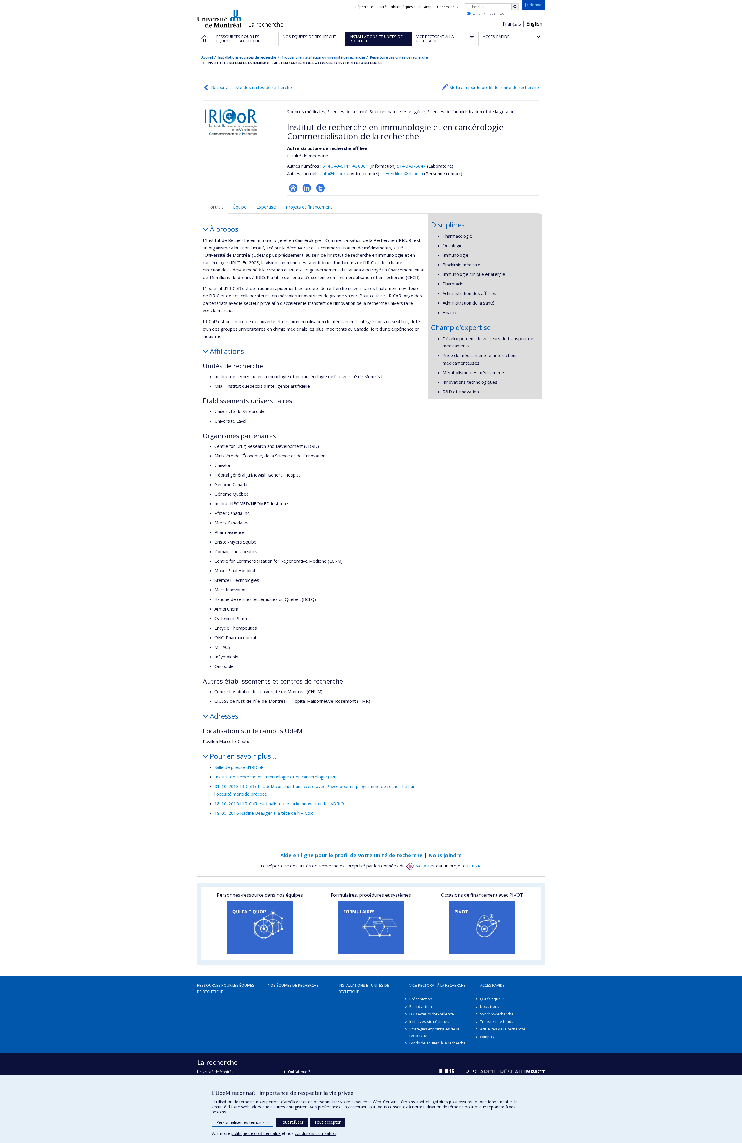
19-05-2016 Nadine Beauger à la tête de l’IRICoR (263, 813)
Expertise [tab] (266, 207)
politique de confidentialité (256, 1133)
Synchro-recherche (497, 1014)
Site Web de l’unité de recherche (293, 188)
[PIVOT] (482, 927)
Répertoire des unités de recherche (399, 57)
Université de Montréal (219, 19)
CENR (475, 866)
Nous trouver (491, 1006)
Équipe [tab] (240, 207)
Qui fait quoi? (299, 1071)
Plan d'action (420, 1006)
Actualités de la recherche (502, 1029)
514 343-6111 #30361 (345, 166)
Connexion (446, 6)
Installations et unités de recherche (247, 57)
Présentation (420, 998)
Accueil (207, 57)
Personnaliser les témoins (242, 1122)
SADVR (421, 866)
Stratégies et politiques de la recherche (434, 1032)
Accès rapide (492, 985)
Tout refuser (291, 1122)
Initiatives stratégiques (429, 1021)
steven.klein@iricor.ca (401, 173)
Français (512, 24)
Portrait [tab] (215, 207)
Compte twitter (320, 188)
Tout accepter (327, 1122)
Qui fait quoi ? (492, 998)
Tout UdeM (496, 14)
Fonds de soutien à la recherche (437, 1043)
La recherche (265, 25)
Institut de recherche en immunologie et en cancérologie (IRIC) (276, 777)
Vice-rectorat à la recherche (437, 985)
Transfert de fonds (496, 1021)
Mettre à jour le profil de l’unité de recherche (494, 87)
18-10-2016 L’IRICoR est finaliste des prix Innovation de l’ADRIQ (279, 803)
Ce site (475, 14)
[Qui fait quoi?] (259, 927)
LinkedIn (306, 188)
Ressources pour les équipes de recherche (225, 988)
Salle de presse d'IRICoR (239, 767)
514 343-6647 (412, 166)
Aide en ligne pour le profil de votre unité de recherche (351, 855)
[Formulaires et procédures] (370, 927)
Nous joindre (445, 855)
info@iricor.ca (335, 173)
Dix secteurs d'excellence (431, 1014)
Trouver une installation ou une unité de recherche (323, 57)
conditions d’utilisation (315, 1133)
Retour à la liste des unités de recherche (251, 87)
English (534, 24)
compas (487, 1036)
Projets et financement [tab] (309, 207)
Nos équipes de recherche (293, 985)
